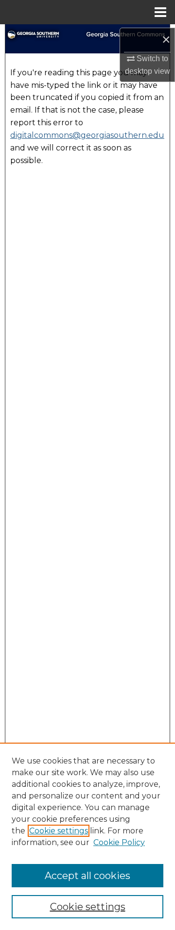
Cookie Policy (119, 842)
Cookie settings (58, 830)
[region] (87, 836)
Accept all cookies (87, 875)
